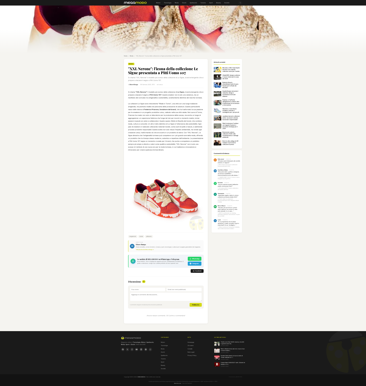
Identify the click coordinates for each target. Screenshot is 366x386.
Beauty (218, 3)
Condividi (198, 271)
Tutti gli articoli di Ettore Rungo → (145, 249)
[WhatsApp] (150, 349)
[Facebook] (123, 349)
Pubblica (195, 305)
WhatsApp (195, 259)
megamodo (132, 236)
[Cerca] (240, 2)
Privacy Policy (192, 355)
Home (125, 56)
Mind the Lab (177, 383)
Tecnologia (167, 3)
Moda (177, 3)
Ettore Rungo (134, 84)
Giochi (184, 3)
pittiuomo (149, 236)
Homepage (191, 342)
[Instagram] (132, 349)
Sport (211, 3)
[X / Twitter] (127, 349)
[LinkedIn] (141, 349)
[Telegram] (146, 349)
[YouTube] (136, 349)
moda (141, 236)
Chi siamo (191, 345)
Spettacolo (193, 3)
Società (226, 3)
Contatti (190, 349)
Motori (158, 3)
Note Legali (191, 352)
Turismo (203, 3)
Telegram (195, 263)
